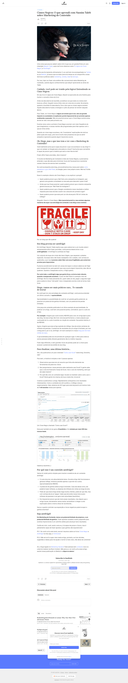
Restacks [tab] (47, 595)
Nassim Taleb (48, 66)
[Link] (35, 90)
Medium (43, 74)
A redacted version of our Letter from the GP (48, 621)
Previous (42, 584)
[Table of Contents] (2, 341)
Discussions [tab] (48, 613)
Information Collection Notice (63, 652)
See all (40, 650)
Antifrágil (47, 68)
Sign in (123, 3)
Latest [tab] (42, 613)
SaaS (69, 77)
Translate (40, 9)
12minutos (56, 534)
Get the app (71, 676)
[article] (64, 621)
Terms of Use (71, 651)
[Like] (38, 23)
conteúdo (80, 547)
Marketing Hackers (57, 547)
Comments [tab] (40, 595)
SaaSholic (43, 18)
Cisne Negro (83, 531)
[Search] (106, 3)
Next (86, 584)
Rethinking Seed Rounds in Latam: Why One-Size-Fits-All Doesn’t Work (56, 619)
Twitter (88, 72)
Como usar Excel (69, 352)
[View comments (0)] (42, 23)
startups (75, 77)
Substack (56, 680)
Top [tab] (39, 613)
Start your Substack (60, 676)
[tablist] (43, 594)
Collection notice (73, 672)
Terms (66, 672)
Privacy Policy (75, 652)
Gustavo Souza (69, 623)
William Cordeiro (53, 623)
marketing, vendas (60, 77)
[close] (78, 626)
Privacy (62, 672)
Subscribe (116, 3)
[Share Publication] (109, 3)
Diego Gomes (60, 623)
